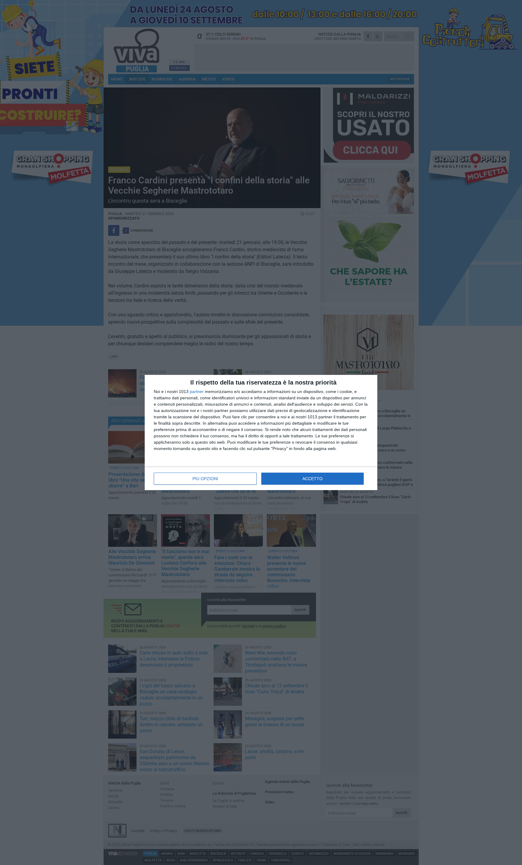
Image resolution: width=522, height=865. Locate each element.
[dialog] (261, 432)
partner (197, 391)
